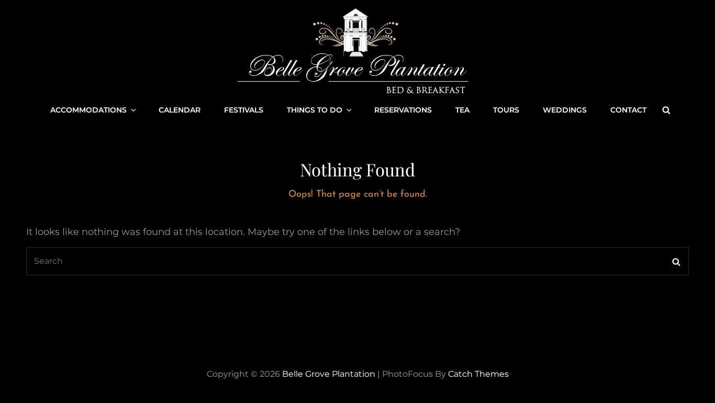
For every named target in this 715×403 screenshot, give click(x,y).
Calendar (179, 110)
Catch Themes (478, 374)
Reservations (403, 110)
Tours (506, 110)
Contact (628, 110)
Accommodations (88, 110)
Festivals (243, 110)
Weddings (565, 110)
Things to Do (314, 110)
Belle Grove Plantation (328, 374)
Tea (462, 110)
